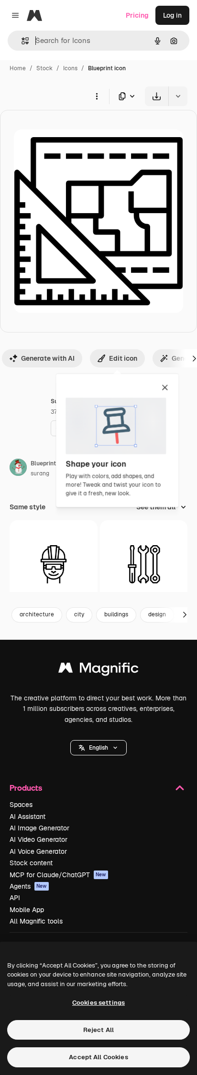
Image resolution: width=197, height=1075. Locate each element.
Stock (44, 68)
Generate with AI (48, 358)
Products (26, 788)
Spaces (21, 804)
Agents (28, 886)
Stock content (31, 863)
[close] (165, 388)
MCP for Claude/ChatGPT (58, 875)
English (98, 748)
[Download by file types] (127, 96)
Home (18, 68)
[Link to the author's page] (18, 469)
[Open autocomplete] (21, 40)
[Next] (184, 615)
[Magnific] (98, 670)
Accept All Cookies (98, 1057)
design (157, 614)
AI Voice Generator (38, 851)
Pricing (137, 15)
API (15, 897)
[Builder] (54, 564)
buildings (116, 614)
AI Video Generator (38, 839)
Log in (172, 15)
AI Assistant (27, 816)
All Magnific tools (36, 921)
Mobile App (27, 909)
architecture (37, 614)
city (79, 614)
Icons (70, 68)
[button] (98, 747)
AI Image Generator (39, 828)
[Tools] (144, 564)
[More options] (96, 96)
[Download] (156, 96)
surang (40, 473)
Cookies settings (98, 1003)
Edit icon (123, 358)
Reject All (98, 1030)
